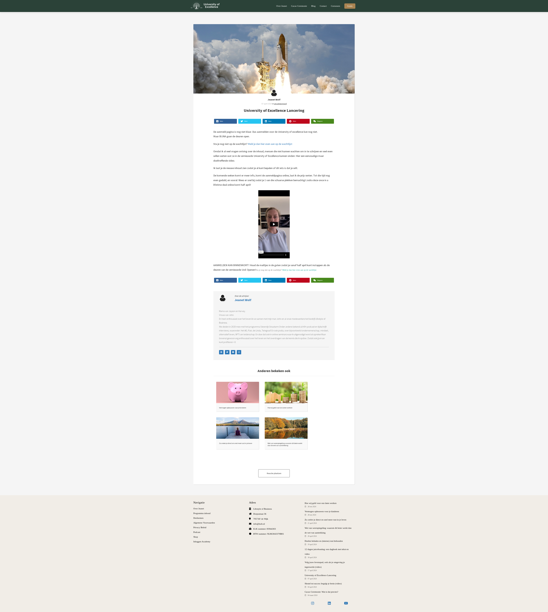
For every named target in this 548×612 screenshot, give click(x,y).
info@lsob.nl (259, 524)
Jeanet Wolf (274, 99)
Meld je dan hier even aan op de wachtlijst (270, 144)
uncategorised (280, 103)
